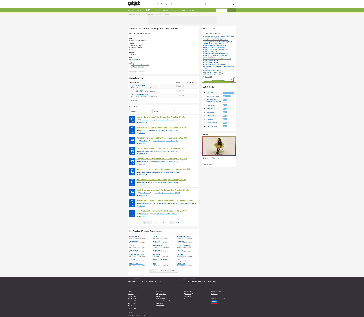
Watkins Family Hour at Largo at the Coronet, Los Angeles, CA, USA (164, 200)
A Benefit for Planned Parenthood (213, 38)
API (184, 298)
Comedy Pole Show (209, 57)
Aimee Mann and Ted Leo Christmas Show (215, 40)
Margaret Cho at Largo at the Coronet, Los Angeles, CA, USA (161, 159)
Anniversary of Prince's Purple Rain (213, 43)
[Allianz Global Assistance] (214, 302)
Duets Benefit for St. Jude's (211, 61)
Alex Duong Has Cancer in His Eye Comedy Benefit (218, 42)
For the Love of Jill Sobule (210, 62)
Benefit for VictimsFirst (210, 51)
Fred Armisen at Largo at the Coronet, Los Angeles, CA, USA (161, 211)
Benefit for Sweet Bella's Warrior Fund (214, 47)
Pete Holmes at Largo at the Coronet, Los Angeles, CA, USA (161, 179)
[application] (219, 146)
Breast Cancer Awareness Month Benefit (215, 55)
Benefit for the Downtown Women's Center (215, 49)
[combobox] (182, 4)
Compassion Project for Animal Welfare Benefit (217, 59)
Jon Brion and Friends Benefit (212, 70)
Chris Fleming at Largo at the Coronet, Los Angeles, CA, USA (161, 138)
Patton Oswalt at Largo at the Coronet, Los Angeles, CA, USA (162, 148)
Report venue (142, 71)
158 (173, 271)
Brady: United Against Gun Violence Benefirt (216, 53)
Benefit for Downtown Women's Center (214, 45)
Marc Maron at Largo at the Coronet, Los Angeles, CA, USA (161, 127)
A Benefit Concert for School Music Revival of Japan (218, 36)
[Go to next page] (182, 222)
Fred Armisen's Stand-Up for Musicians (214, 64)
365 (177, 222)
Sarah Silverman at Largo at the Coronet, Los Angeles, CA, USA (162, 190)
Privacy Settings (160, 305)
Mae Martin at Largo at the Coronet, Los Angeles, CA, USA (160, 117)
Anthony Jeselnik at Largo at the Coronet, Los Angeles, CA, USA (163, 169)
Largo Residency (161, 203)
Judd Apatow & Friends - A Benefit (213, 72)
